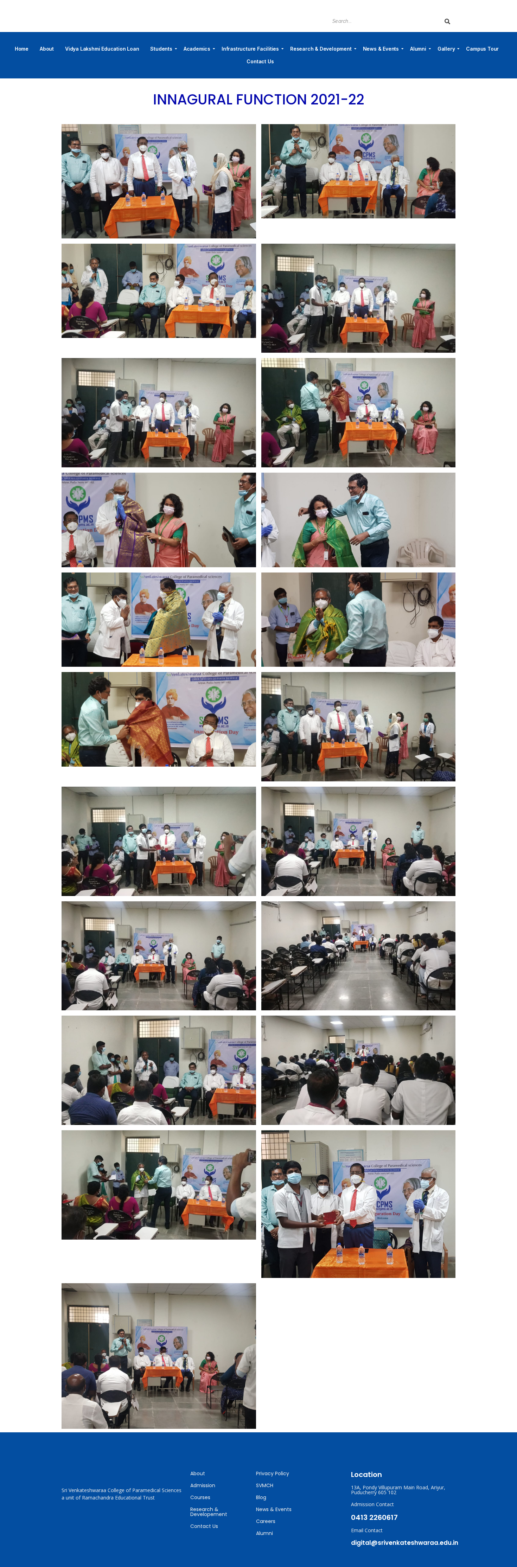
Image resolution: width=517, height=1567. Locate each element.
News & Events (381, 49)
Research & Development (321, 49)
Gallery (446, 49)
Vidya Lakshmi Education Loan (102, 49)
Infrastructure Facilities (250, 49)
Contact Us (260, 61)
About (47, 49)
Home (21, 49)
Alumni (418, 49)
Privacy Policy (272, 1473)
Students (161, 49)
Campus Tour (482, 49)
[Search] (447, 21)
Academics (197, 49)
